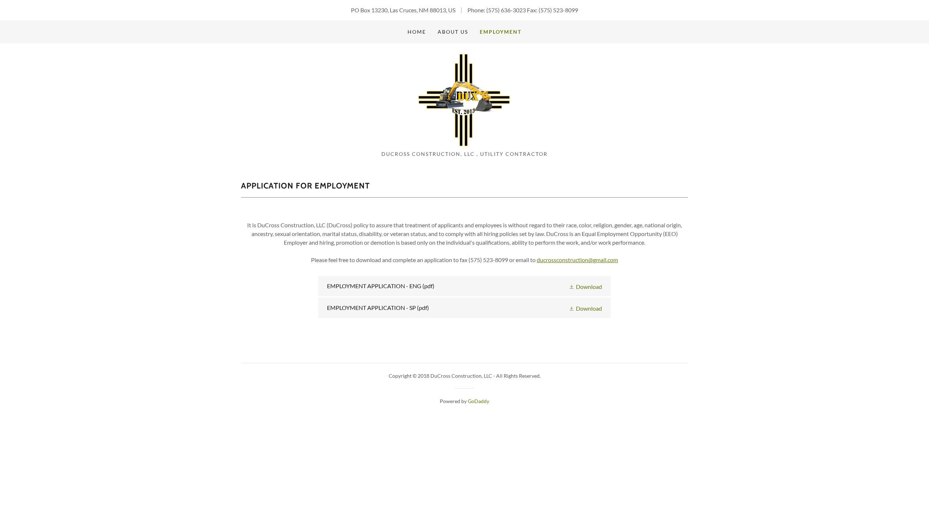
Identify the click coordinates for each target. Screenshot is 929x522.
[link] (464, 99)
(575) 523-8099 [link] (558, 10)
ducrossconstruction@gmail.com (577, 259)
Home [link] (417, 32)
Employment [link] (500, 32)
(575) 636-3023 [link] (506, 10)
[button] (585, 286)
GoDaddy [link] (478, 401)
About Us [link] (453, 32)
